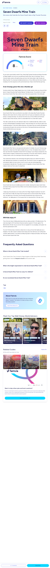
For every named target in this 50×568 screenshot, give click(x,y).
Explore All (44, 349)
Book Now (38, 565)
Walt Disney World (7, 7)
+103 (18, 337)
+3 (44, 337)
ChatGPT (27, 23)
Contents (14, 565)
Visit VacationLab (24, 398)
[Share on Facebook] (4, 25)
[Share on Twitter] (7, 25)
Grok (41, 23)
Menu (45, 2)
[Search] (38, 2)
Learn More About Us (12, 305)
